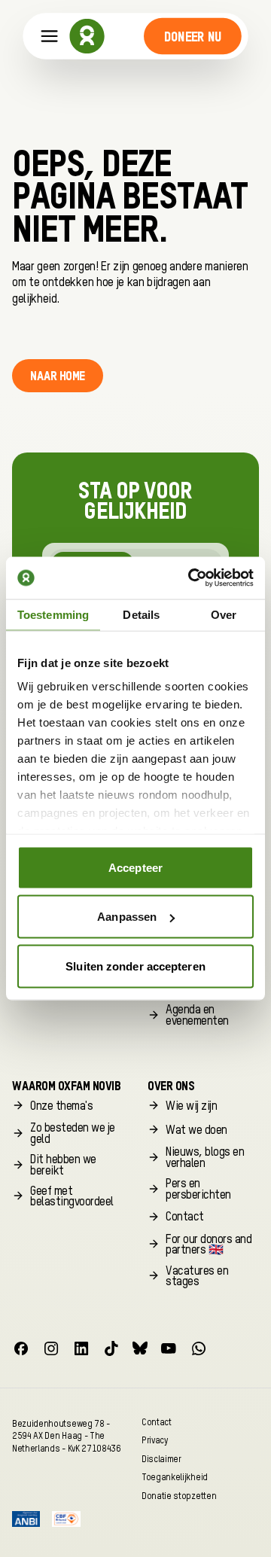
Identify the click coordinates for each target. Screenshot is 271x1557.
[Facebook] (21, 1348)
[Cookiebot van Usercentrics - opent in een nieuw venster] (191, 578)
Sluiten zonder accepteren (135, 965)
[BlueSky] (140, 1348)
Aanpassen (127, 916)
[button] (192, 36)
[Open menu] (49, 36)
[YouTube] (169, 1348)
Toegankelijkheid (175, 1477)
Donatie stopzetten (179, 1495)
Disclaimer (161, 1458)
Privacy (155, 1440)
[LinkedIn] (81, 1348)
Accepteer (135, 867)
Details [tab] (141, 614)
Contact (157, 1421)
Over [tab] (223, 614)
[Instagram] (51, 1348)
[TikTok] (111, 1348)
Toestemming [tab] (53, 614)
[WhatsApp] (199, 1348)
